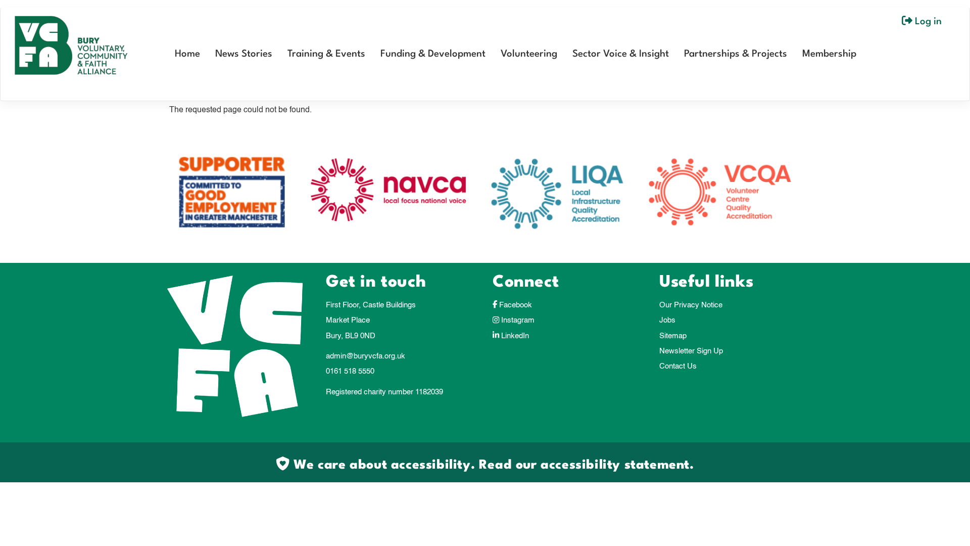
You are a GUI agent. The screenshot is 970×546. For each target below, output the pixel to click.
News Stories (243, 54)
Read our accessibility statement (584, 465)
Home (187, 54)
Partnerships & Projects (735, 54)
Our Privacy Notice (690, 305)
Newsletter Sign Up (691, 351)
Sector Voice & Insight (620, 54)
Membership (829, 54)
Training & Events (326, 54)
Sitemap (673, 336)
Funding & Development (433, 54)
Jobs (667, 320)
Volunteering (529, 54)
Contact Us (678, 366)
